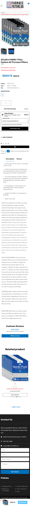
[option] (15, 376)
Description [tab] (10, 159)
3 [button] (14, 396)
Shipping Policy (7, 486)
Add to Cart (22, 502)
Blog (18, 491)
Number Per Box (5, 91)
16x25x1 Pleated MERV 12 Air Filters (15, 388)
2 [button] (13, 396)
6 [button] (20, 396)
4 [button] (16, 396)
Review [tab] (19, 159)
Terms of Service (21, 489)
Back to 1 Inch (16, 407)
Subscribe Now (15, 128)
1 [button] (11, 396)
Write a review (15, 336)
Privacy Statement (22, 486)
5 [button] (18, 396)
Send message (15, 471)
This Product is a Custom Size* (8, 70)
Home (2, 12)
